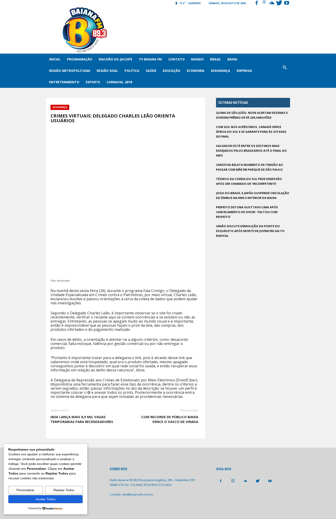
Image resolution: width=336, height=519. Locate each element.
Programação (79, 59)
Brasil (215, 59)
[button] (284, 70)
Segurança (220, 70)
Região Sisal (107, 70)
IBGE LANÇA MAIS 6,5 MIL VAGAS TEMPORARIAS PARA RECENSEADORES (82, 419)
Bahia (232, 59)
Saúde (151, 70)
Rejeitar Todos (63, 490)
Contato (176, 59)
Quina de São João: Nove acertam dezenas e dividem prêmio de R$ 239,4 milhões (252, 115)
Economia (195, 70)
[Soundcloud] (271, 3)
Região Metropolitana (69, 70)
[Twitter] (279, 3)
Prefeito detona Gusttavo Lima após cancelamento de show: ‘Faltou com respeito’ (247, 212)
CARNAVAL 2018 (119, 82)
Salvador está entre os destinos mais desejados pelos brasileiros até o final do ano (251, 150)
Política (132, 70)
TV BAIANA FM (150, 59)
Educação (171, 70)
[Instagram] (264, 3)
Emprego (244, 70)
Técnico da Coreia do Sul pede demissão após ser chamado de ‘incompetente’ (249, 181)
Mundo (197, 59)
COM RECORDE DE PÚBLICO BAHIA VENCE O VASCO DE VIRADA (169, 419)
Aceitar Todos (45, 499)
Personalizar (25, 490)
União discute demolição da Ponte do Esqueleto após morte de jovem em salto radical (250, 231)
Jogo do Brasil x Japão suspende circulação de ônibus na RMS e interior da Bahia (252, 195)
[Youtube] (286, 3)
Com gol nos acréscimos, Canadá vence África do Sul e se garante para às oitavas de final (251, 131)
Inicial (55, 59)
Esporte (93, 82)
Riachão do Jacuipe (115, 59)
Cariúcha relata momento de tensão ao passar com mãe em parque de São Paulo (249, 167)
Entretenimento (64, 82)
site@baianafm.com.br (137, 494)
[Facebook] (256, 3)
